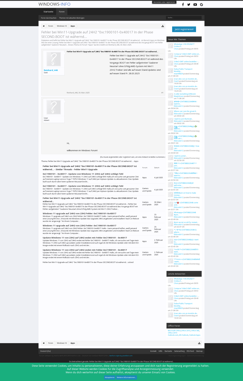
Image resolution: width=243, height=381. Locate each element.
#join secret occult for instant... (186, 222)
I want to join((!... (180, 156)
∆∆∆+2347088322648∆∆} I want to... (186, 240)
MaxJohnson (179, 96)
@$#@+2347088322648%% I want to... (185, 102)
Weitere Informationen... (126, 377)
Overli (176, 81)
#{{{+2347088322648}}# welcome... (184, 184)
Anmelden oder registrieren (164, 2)
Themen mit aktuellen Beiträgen (71, 18)
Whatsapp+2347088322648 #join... (185, 213)
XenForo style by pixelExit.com (120, 356)
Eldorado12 (178, 106)
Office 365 (195, 330)
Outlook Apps (194, 335)
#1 (162, 93)
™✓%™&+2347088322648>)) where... (185, 231)
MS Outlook (183, 335)
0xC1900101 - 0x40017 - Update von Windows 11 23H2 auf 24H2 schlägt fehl (83, 173)
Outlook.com (173, 335)
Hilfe (160, 351)
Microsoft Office (174, 330)
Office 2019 (172, 333)
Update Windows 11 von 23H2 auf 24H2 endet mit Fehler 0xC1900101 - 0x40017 (85, 237)
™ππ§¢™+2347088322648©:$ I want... (186, 250)
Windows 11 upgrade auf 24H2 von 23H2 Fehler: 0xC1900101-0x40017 (79, 213)
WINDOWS (54, 4)
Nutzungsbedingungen (177, 356)
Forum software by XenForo (60, 356)
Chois (176, 49)
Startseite (48, 11)
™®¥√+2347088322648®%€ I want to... (185, 174)
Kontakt (153, 351)
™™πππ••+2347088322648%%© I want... (187, 260)
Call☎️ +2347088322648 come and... (186, 203)
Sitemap (199, 351)
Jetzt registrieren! (184, 29)
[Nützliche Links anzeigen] (163, 26)
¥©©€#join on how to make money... (185, 194)
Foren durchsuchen (48, 18)
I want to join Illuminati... (183, 119)
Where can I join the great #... (185, 111)
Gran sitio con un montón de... (186, 79)
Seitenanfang (179, 351)
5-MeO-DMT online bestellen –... (186, 61)
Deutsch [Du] (45, 351)
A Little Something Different (185, 94)
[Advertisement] (88, 71)
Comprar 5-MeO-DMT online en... (187, 54)
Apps (90, 45)
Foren (62, 11)
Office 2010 (185, 330)
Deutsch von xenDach (95, 356)
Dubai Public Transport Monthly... (183, 70)
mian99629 (178, 73)
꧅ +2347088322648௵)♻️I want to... (185, 127)
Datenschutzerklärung (195, 356)
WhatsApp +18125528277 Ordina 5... (184, 45)
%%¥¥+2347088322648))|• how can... (186, 147)
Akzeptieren (109, 377)
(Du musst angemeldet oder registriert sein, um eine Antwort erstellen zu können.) (132, 157)
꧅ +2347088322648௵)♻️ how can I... (185, 137)
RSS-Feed (190, 351)
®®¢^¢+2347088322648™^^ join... (185, 164)
